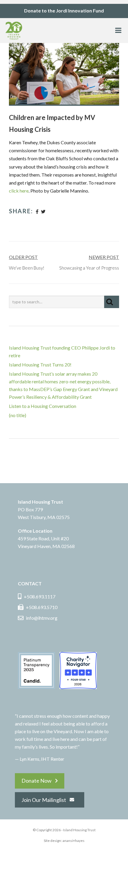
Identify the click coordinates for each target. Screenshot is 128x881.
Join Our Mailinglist (43, 800)
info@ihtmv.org (41, 618)
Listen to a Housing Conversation (42, 406)
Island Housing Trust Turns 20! (40, 364)
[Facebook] (37, 211)
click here (19, 190)
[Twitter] (43, 211)
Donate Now (36, 780)
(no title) (17, 415)
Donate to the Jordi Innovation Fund (64, 10)
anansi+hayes (74, 840)
